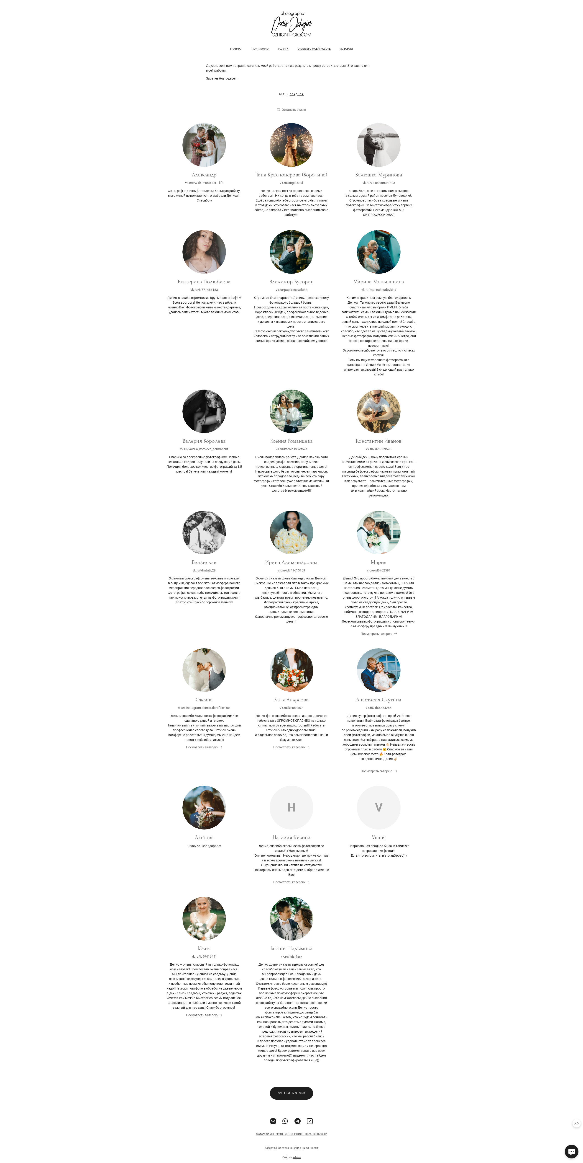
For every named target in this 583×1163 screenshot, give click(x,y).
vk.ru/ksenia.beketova (291, 449)
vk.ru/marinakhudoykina (378, 290)
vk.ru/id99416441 (204, 956)
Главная (236, 48)
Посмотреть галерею (376, 634)
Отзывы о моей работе (314, 48)
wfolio (297, 1157)
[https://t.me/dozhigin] (297, 1121)
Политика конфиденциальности (297, 1148)
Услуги (283, 48)
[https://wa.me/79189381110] (285, 1121)
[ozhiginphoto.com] (291, 23)
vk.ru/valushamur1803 (379, 183)
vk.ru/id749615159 (291, 570)
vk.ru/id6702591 (379, 570)
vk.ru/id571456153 (204, 290)
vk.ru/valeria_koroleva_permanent (204, 449)
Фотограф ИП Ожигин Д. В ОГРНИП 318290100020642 (291, 1134)
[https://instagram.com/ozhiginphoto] (310, 1121)
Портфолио (260, 48)
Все (282, 94)
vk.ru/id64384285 (378, 708)
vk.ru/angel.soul (291, 183)
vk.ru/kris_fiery (291, 956)
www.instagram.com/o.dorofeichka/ (204, 708)
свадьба (297, 94)
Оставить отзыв (294, 109)
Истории (346, 48)
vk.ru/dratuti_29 (204, 570)
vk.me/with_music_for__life (204, 183)
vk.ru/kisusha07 (291, 708)
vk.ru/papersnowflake (291, 290)
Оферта (270, 1148)
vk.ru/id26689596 (378, 449)
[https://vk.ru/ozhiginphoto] (273, 1121)
